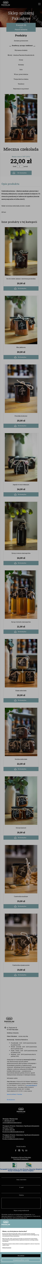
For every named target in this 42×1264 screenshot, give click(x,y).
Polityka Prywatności (6, 1247)
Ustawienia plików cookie (21, 1260)
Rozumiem (21, 1255)
